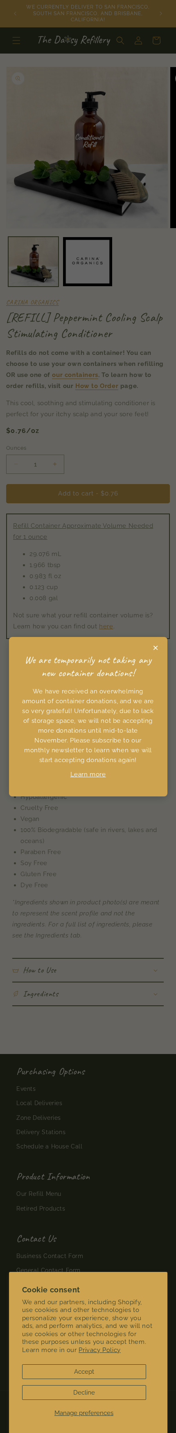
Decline (84, 1392)
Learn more (88, 774)
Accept (84, 1371)
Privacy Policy (99, 1350)
